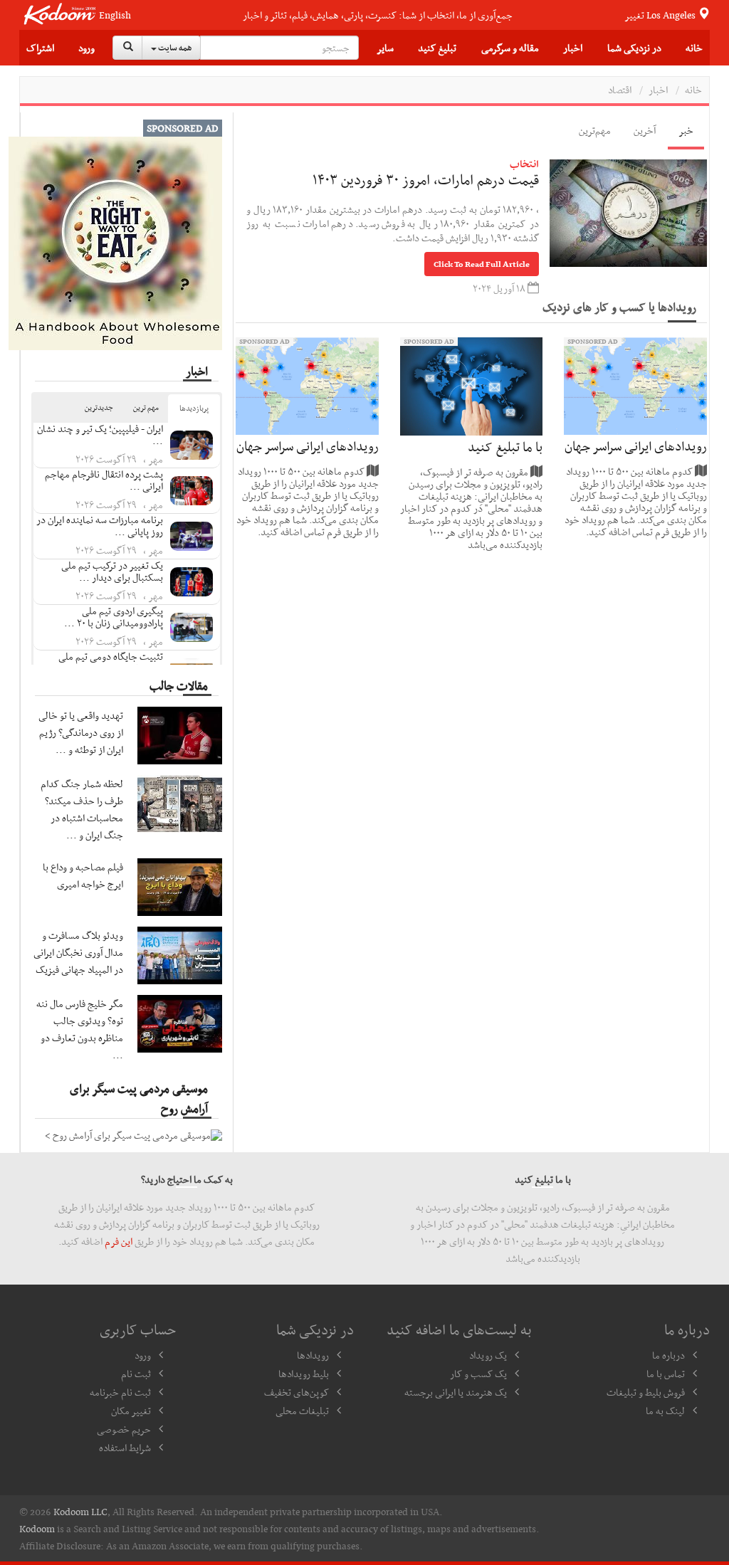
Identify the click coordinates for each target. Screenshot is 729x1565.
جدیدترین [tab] (99, 407)
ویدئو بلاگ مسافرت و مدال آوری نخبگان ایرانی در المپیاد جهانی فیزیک (78, 952)
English (115, 15)
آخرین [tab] (645, 130)
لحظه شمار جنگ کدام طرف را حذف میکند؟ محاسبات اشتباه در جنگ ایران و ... (82, 809)
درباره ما (668, 1355)
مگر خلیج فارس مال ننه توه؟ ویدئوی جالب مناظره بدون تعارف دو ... (79, 1029)
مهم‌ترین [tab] (595, 130)
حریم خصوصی (124, 1429)
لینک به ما (665, 1410)
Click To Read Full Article (482, 264)
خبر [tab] (685, 130)
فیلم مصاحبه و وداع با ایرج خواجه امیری (83, 875)
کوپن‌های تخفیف (296, 1392)
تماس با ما (665, 1373)
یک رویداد (488, 1355)
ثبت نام (136, 1373)
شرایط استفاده (125, 1447)
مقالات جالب (179, 685)
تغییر (661, 14)
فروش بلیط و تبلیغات (646, 1392)
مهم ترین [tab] (146, 407)
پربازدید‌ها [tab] (194, 408)
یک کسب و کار (478, 1373)
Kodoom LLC (80, 1511)
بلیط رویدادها (303, 1373)
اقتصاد (619, 89)
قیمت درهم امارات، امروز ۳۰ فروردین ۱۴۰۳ (426, 179)
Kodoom (37, 1528)
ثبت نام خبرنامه (120, 1392)
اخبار (658, 89)
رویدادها (313, 1355)
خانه (694, 47)
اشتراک (40, 47)
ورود (86, 47)
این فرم (118, 1241)
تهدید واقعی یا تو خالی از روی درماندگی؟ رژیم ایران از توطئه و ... (80, 732)
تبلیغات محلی (302, 1410)
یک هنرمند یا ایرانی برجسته (455, 1392)
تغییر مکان (131, 1410)
